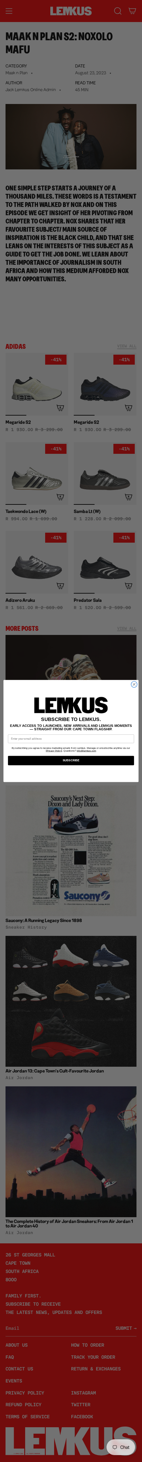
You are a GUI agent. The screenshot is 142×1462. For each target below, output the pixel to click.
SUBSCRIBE (71, 760)
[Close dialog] (134, 684)
